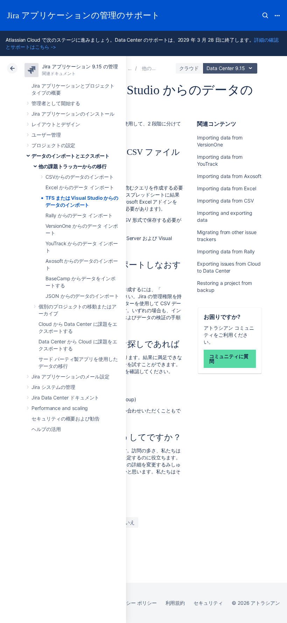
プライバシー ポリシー (131, 603)
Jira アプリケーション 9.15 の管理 (80, 66)
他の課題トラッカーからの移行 (72, 166)
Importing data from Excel (226, 188)
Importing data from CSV (225, 201)
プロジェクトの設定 (53, 145)
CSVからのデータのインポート (80, 177)
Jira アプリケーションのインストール (72, 114)
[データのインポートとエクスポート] (130, 68)
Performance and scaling (59, 408)
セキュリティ (208, 603)
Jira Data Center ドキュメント (65, 397)
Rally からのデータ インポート (79, 215)
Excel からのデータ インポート (80, 187)
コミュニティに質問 (228, 358)
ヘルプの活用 (46, 429)
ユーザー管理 (46, 135)
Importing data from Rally (225, 251)
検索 (265, 15)
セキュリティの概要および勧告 (65, 419)
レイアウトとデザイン (55, 124)
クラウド (189, 68)
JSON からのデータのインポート (82, 296)
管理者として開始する (55, 103)
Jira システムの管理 (53, 387)
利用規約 (175, 603)
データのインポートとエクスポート (70, 156)
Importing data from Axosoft (229, 176)
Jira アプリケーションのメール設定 (70, 376)
